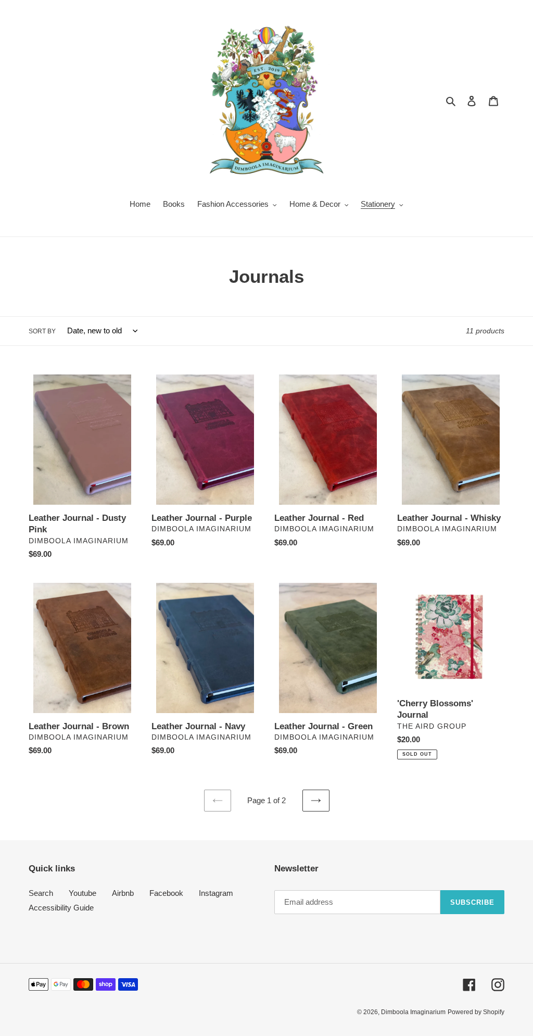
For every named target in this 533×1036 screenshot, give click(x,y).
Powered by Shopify (476, 1012)
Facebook (166, 893)
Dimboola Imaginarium (413, 1012)
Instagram (216, 893)
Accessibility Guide (61, 907)
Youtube (82, 893)
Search (41, 893)
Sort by (42, 331)
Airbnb (123, 893)
